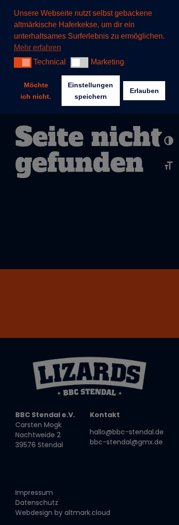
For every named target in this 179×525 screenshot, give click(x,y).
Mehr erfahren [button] (37, 47)
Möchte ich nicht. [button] (36, 90)
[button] (23, 62)
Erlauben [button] (144, 90)
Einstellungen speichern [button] (90, 90)
